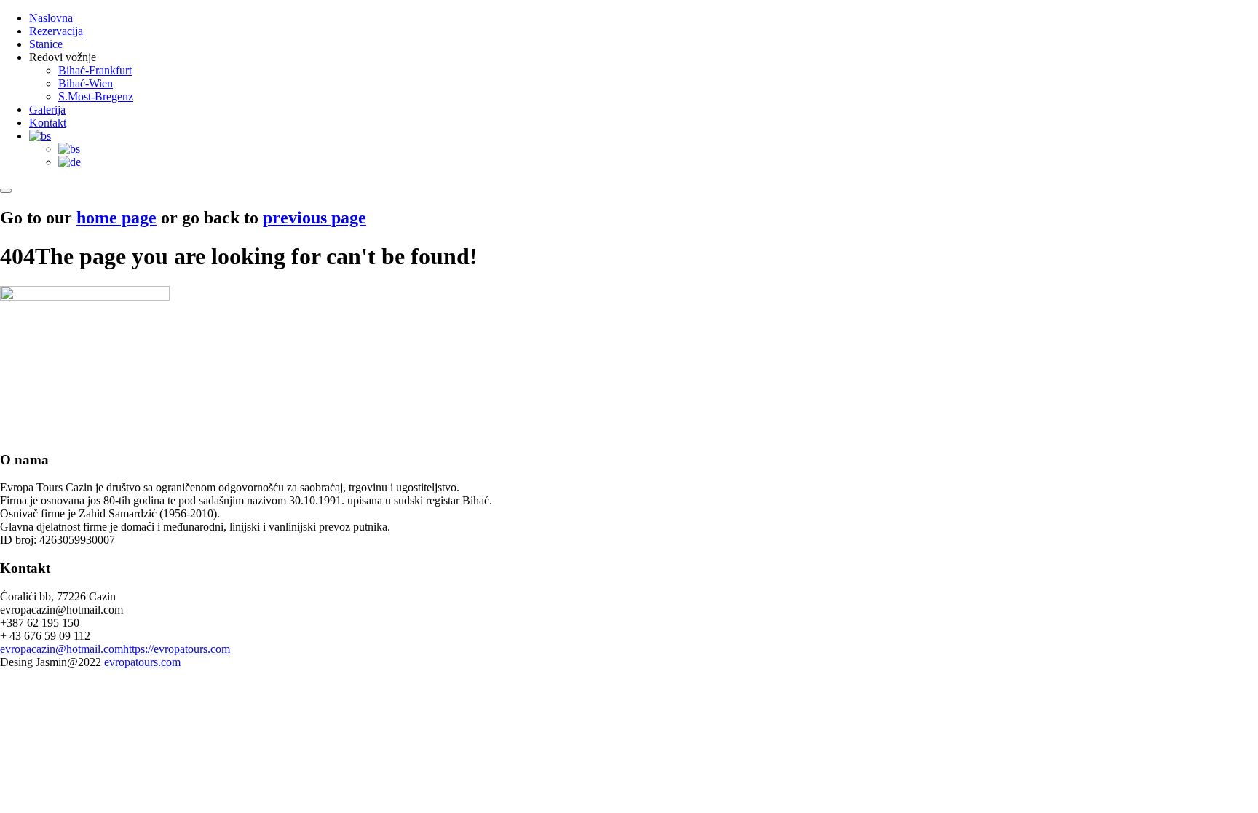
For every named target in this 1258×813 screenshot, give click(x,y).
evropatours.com (142, 662)
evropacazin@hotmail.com (61, 649)
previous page (314, 217)
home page (116, 217)
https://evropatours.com (176, 649)
